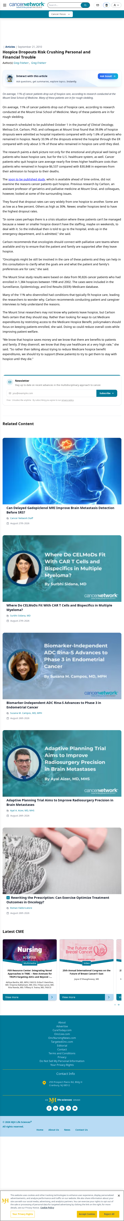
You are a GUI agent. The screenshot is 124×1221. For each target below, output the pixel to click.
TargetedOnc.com (62, 1041)
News (67, 1129)
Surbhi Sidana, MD (20, 615)
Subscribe (105, 393)
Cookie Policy (47, 1207)
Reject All (109, 1214)
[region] (62, 1205)
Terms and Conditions (62, 1053)
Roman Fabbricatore (21, 907)
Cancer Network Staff (21, 518)
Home (39, 1129)
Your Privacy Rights (62, 1065)
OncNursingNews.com (62, 1038)
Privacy (62, 1057)
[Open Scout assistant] (106, 5)
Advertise (62, 1026)
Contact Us (81, 1129)
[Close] (118, 1195)
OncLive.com (62, 1034)
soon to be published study (26, 179)
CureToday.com (62, 1030)
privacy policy (68, 400)
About (62, 1022)
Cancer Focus (58, 14)
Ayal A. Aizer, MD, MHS (22, 810)
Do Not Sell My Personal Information (62, 1061)
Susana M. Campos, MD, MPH (26, 713)
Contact (62, 1049)
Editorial (62, 1045)
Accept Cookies (87, 1214)
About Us (53, 1129)
